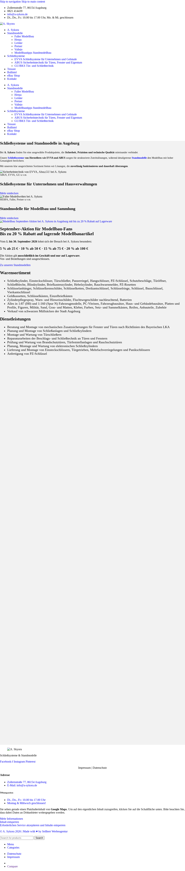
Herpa (17, 39)
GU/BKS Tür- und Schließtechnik (34, 65)
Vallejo (18, 49)
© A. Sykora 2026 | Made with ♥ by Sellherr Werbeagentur (34, 831)
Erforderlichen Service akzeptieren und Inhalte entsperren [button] (32, 825)
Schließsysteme (16, 55)
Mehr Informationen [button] (11, 818)
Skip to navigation (10, 1)
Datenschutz (100, 767)
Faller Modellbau (24, 36)
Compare (12, 866)
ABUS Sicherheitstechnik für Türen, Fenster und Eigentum (48, 62)
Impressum (84, 767)
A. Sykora (13, 29)
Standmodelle (15, 33)
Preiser (18, 46)
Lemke (18, 42)
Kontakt (11, 78)
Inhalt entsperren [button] (9, 821)
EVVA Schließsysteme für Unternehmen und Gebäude (45, 59)
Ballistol (12, 72)
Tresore (11, 69)
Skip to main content (33, 1)
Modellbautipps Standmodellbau (32, 52)
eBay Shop (13, 75)
